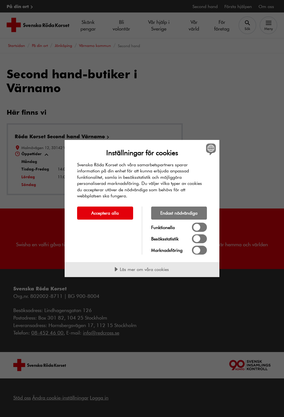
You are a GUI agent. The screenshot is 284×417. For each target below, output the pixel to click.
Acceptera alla (105, 213)
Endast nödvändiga (178, 213)
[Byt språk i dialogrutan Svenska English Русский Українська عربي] (210, 149)
